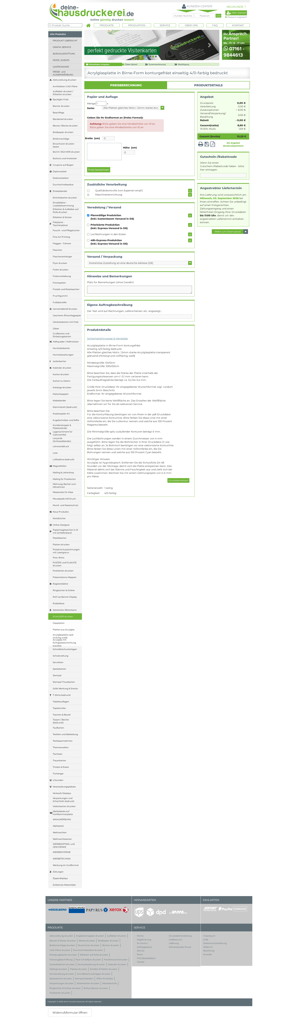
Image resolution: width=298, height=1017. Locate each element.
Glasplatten (58, 623)
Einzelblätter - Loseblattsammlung (63, 204)
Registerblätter (60, 583)
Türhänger (58, 773)
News (140, 954)
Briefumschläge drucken (62, 945)
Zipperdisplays (60, 878)
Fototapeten (59, 282)
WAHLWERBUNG (62, 819)
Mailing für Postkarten (64, 479)
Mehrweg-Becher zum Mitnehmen (64, 485)
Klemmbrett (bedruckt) (65, 407)
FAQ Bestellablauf (146, 958)
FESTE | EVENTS (61, 60)
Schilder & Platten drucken (103, 969)
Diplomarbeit (60, 171)
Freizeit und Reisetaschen (66, 289)
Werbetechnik (109, 983)
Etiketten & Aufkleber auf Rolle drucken (65, 210)
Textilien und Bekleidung (65, 734)
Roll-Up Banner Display (65, 597)
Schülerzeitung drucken (61, 974)
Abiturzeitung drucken (64, 80)
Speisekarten (59, 669)
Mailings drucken (58, 969)
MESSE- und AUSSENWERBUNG (63, 73)
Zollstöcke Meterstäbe (64, 885)
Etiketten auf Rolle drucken (94, 954)
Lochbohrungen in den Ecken (109, 234)
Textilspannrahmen (62, 741)
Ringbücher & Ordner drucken (65, 988)
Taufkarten (58, 727)
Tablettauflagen (61, 701)
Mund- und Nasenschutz (65, 505)
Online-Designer (61, 525)
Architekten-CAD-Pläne (65, 86)
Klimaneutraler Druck (180, 947)
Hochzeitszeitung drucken (91, 964)
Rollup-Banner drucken (96, 988)
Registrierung (144, 939)
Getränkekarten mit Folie (65, 322)
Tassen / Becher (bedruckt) (61, 721)
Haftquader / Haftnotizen (66, 341)
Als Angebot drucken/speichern (233, 144)
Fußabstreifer (60, 302)
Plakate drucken (78, 969)
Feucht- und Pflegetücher (66, 230)
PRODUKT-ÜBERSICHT (65, 40)
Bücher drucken (110, 945)
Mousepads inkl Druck (64, 498)
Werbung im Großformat (66, 865)
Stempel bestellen (84, 978)
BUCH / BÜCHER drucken (66, 152)
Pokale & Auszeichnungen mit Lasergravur (66, 551)
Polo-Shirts (58, 557)
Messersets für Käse (63, 492)
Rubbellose (58, 603)
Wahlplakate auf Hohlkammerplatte (63, 812)
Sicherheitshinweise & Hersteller (107, 338)
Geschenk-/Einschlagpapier (67, 315)
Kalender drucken (62, 367)
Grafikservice (175, 939)
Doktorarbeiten (61, 178)
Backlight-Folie (60, 99)
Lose (55, 453)
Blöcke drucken (87, 940)
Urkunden (58, 780)
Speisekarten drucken (60, 978)
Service (140, 950)
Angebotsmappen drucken (90, 936)
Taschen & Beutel (62, 714)
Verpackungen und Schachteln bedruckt (63, 799)
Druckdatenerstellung (180, 936)
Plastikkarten (59, 538)
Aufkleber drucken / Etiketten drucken (63, 93)
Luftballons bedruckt (63, 459)
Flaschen (57, 250)
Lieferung (174, 943)
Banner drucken (61, 106)
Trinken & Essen (61, 767)
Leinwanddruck (61, 446)
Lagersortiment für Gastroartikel (62, 433)
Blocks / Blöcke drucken (65, 125)
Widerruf (207, 947)
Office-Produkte (104, 978)
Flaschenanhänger (62, 256)
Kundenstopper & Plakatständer (62, 426)
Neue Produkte (61, 511)
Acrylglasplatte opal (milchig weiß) (63, 636)
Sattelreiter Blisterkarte (65, 610)
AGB (205, 939)
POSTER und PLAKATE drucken (65, 564)
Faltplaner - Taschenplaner (60, 223)
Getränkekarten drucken (62, 964)
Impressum (209, 936)
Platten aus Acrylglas (63, 629)
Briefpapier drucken (63, 132)
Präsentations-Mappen (64, 577)
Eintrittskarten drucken (65, 197)
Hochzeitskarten (61, 348)
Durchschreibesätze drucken (88, 950)
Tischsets (57, 754)
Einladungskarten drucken (63, 954)
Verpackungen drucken (61, 983)
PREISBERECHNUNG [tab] (126, 85)
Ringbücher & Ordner (64, 590)
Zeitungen (58, 871)
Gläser (56, 328)
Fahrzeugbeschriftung (61, 959)
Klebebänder (59, 400)
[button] (94, 45)
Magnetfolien (59, 466)
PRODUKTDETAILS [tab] (208, 85)
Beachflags (58, 112)
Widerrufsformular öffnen (69, 1012)
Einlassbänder (60, 191)
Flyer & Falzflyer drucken (88, 959)
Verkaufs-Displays (62, 793)
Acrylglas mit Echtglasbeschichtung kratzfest (64, 642)
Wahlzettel (58, 826)
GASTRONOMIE (61, 66)
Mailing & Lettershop (63, 472)
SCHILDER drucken (63, 616)
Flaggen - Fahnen (62, 243)
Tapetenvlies (59, 708)
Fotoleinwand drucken (115, 959)
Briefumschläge (61, 138)
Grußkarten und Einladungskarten (62, 335)
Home (140, 936)
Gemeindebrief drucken (65, 309)
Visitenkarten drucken (64, 806)
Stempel (57, 675)
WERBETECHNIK (62, 858)
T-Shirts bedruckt (62, 695)
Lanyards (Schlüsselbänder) (62, 439)
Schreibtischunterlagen (65, 649)
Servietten (58, 662)
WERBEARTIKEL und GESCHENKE (64, 845)
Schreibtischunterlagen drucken (93, 974)
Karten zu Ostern (61, 381)
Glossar (141, 962)
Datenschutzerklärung (215, 943)
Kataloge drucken (62, 387)
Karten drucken (61, 374)
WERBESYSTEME (62, 852)
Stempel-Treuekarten (64, 682)
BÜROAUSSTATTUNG (64, 53)
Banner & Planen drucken (62, 940)
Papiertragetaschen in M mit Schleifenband (65, 531)
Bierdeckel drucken (63, 119)
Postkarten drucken (63, 570)
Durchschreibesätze (63, 184)
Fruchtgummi (60, 296)
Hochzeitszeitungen (63, 354)
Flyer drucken (60, 263)
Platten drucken (61, 544)
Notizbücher (59, 518)
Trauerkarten (59, 760)
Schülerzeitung (60, 655)
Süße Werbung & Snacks (65, 688)
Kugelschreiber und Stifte (66, 420)
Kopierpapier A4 (61, 413)
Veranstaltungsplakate (64, 786)
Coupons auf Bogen (63, 165)
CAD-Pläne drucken (59, 950)
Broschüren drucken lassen (63, 145)
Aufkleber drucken (116, 936)
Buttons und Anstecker (65, 158)
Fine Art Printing (61, 237)
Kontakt (238, 25)
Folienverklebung (62, 276)
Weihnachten (60, 832)
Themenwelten (60, 747)
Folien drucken (60, 269)
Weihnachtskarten (62, 839)
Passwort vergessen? (237, 17)
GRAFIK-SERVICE (62, 47)
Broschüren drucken (88, 945)
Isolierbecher (59, 361)
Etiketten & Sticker (62, 217)
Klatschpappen (60, 394)
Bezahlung (208, 950)
